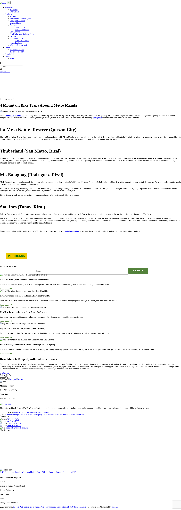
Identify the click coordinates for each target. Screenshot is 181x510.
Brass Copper (20, 27)
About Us (9, 7)
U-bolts (13, 36)
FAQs (12, 58)
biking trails (97, 118)
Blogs (7, 56)
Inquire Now (5, 72)
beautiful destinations (71, 231)
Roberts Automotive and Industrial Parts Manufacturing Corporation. (40, 507)
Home (15, 412)
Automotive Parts (77, 414)
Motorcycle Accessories (19, 45)
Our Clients (14, 12)
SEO (69, 507)
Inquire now (16, 256)
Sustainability (10, 54)
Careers (46, 412)
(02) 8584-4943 (13, 419)
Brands (7, 47)
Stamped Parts (15, 23)
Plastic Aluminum (22, 30)
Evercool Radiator (17, 50)
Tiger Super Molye (17, 52)
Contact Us (4, 373)
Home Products (16, 43)
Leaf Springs (15, 32)
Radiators (13, 25)
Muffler (13, 16)
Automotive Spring (34, 414)
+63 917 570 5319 (14, 423)
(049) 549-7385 (13, 421)
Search (138, 270)
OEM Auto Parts (49, 414)
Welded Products (16, 38)
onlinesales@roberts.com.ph (16, 428)
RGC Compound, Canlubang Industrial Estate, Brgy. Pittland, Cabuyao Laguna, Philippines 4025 (38, 472)
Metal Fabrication (63, 414)
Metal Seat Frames (22, 41)
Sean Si (115, 507)
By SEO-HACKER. (79, 507)
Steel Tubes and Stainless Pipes (22, 34)
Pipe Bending (12, 414)
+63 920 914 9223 (14, 426)
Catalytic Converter (17, 21)
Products (8, 14)
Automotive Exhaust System (21, 18)
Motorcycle (22, 414)
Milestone (13, 10)
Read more (4, 289)
